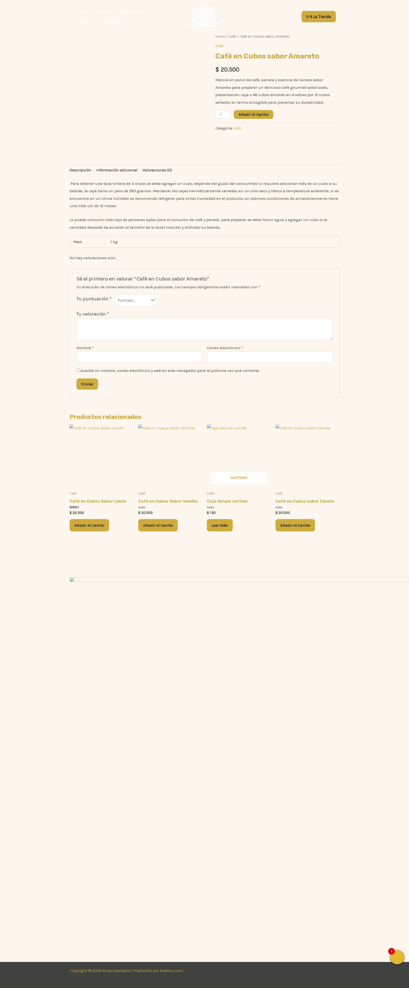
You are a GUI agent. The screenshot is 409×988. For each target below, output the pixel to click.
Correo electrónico (225, 347)
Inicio (220, 36)
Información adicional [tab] (117, 170)
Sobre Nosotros (132, 11)
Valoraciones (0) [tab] (157, 170)
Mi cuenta (112, 22)
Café (232, 36)
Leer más (220, 525)
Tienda (103, 11)
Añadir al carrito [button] (89, 525)
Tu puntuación (94, 299)
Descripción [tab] (80, 170)
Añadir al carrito (254, 114)
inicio (82, 11)
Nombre (85, 347)
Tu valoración (92, 314)
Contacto (85, 22)
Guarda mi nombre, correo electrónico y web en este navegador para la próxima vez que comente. (170, 370)
